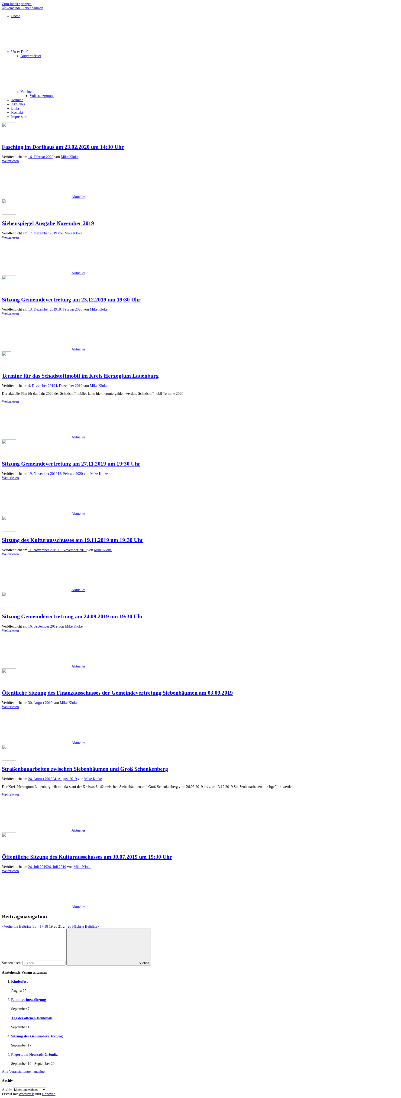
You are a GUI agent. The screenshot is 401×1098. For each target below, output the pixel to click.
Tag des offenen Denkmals (31, 1018)
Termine (17, 100)
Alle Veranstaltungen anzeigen (24, 1071)
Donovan (48, 1094)
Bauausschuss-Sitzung (28, 1000)
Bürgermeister (30, 56)
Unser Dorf (19, 52)
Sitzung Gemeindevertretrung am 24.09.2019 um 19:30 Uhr (72, 616)
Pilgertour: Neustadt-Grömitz (34, 1054)
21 (60, 926)
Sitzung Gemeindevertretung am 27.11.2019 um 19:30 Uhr (71, 464)
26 (69, 926)
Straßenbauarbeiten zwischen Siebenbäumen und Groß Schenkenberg (85, 769)
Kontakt (17, 112)
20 (55, 926)
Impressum (19, 117)
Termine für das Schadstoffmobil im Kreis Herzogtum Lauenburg (80, 376)
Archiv (7, 1090)
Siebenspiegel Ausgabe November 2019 (48, 223)
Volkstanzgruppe (42, 96)
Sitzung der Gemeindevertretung (37, 1036)
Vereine (26, 92)
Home (15, 16)
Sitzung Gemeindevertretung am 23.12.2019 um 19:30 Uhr (71, 300)
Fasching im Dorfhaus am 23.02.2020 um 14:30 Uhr (63, 147)
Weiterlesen (10, 161)
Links (15, 108)
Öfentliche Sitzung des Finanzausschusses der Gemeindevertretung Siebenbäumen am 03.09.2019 (117, 693)
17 (41, 926)
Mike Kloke (69, 157)
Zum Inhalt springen (17, 4)
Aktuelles (18, 104)
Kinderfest (19, 981)
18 (46, 926)
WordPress (26, 1094)
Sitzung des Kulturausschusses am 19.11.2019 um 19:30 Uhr (72, 540)
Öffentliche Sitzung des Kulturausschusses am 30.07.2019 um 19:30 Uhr (87, 857)
